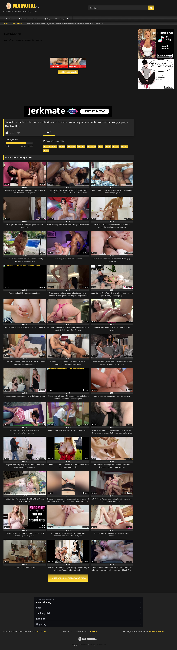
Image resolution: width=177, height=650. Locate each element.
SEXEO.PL (41, 631)
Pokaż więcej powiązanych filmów (68, 578)
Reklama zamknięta (68, 72)
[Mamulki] (24, 6)
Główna (11, 19)
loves (116, 146)
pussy (125, 146)
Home (6, 24)
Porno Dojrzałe (16, 24)
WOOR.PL (93, 631)
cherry (82, 146)
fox (101, 146)
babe (63, 146)
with (47, 150)
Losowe (36, 19)
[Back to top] (169, 643)
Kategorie (24, 19)
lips (108, 146)
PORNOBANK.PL (156, 631)
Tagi (48, 19)
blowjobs (72, 146)
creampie (92, 146)
